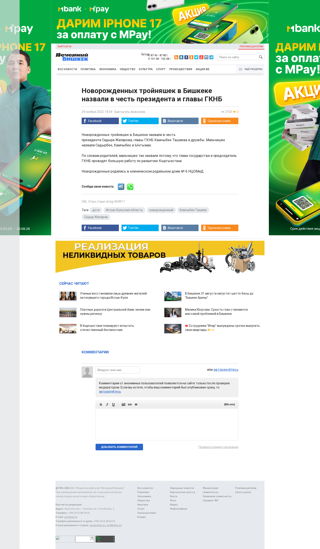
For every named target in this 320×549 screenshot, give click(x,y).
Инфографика (178, 508)
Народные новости (182, 488)
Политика (88, 69)
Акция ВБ (202, 69)
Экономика (107, 69)
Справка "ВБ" (211, 500)
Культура (146, 69)
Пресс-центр (243, 492)
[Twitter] (196, 57)
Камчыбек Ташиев (193, 210)
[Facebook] (186, 57)
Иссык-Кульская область (124, 210)
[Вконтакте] (181, 57)
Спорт (161, 69)
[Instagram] (206, 57)
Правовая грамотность (217, 496)
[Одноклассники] (191, 57)
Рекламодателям (251, 46)
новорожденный (161, 210)
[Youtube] (201, 57)
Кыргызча (64, 46)
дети (95, 210)
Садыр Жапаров (96, 217)
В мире (141, 517)
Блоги (173, 496)
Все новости (67, 69)
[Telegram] (211, 57)
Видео (174, 504)
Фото (173, 500)
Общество (127, 69)
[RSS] (176, 57)
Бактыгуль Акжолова (130, 112)
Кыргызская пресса (182, 492)
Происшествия (180, 69)
